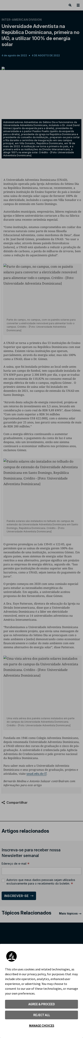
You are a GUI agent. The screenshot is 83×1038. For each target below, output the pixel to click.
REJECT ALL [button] (41, 1015)
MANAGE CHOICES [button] (41, 1026)
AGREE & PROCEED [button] (41, 1004)
